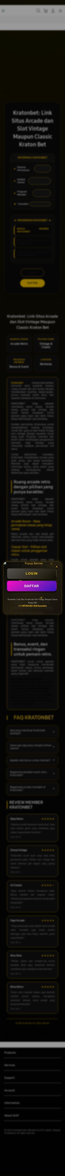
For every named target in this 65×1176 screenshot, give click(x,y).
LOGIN (32, 573)
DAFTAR (31, 586)
